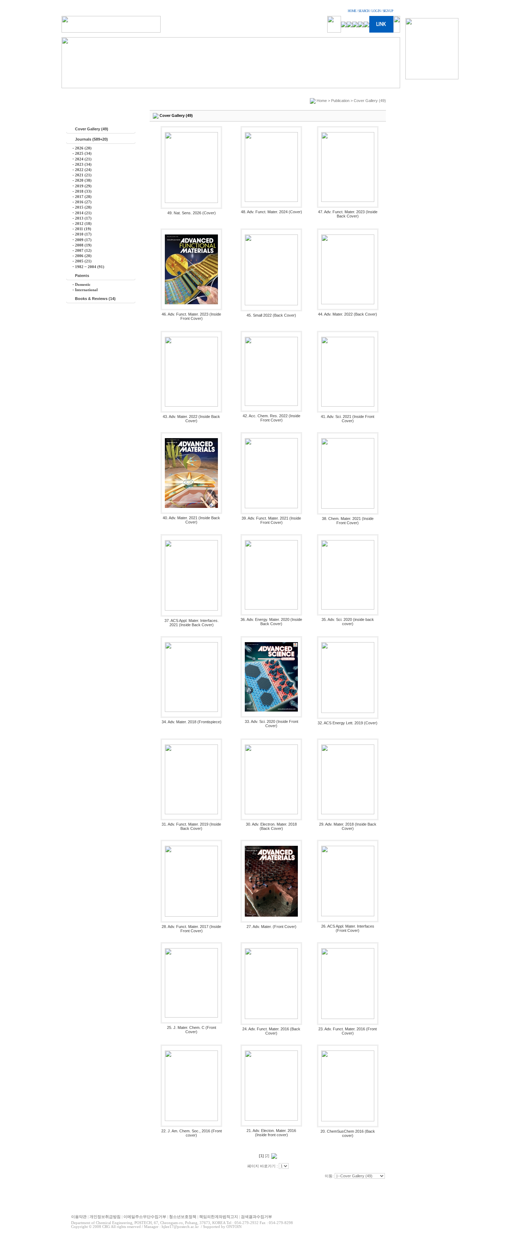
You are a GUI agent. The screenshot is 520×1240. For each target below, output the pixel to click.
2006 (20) (83, 256)
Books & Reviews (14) (95, 298)
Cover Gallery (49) (91, 129)
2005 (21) (83, 261)
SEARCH (363, 11)
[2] (267, 1156)
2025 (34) (83, 153)
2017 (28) (83, 196)
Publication (340, 100)
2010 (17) (83, 234)
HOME (352, 11)
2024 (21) (83, 159)
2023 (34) (83, 164)
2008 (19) (83, 245)
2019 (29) (83, 186)
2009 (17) (83, 240)
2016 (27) (83, 202)
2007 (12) (83, 250)
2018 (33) (83, 191)
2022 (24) (83, 170)
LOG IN (376, 11)
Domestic (83, 284)
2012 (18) (83, 223)
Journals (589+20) (91, 139)
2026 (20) (83, 148)
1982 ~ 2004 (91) (89, 267)
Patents (82, 275)
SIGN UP (388, 11)
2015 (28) (83, 207)
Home (322, 100)
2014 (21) (83, 213)
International (86, 290)
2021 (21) (83, 175)
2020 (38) (83, 180)
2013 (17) (83, 218)
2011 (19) (83, 229)
